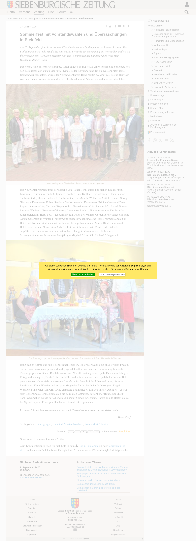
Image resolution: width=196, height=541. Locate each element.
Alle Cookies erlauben (83, 274)
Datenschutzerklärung (136, 269)
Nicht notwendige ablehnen (112, 274)
